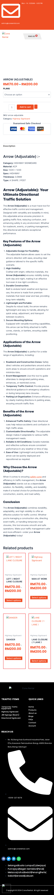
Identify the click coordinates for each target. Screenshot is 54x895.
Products (32, 710)
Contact (32, 722)
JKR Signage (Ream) (10, 715)
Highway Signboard (21, 119)
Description (9, 146)
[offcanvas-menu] (49, 36)
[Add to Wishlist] (35, 107)
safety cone (36, 476)
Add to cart (25, 107)
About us (33, 713)
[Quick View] (12, 596)
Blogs (31, 716)
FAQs (31, 719)
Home (31, 707)
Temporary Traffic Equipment (9, 708)
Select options (13, 600)
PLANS (6, 88)
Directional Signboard (10, 718)
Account (32, 726)
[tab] (27, 146)
